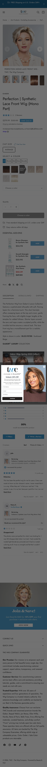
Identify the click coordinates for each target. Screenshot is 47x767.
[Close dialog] (44, 367)
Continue (12, 398)
